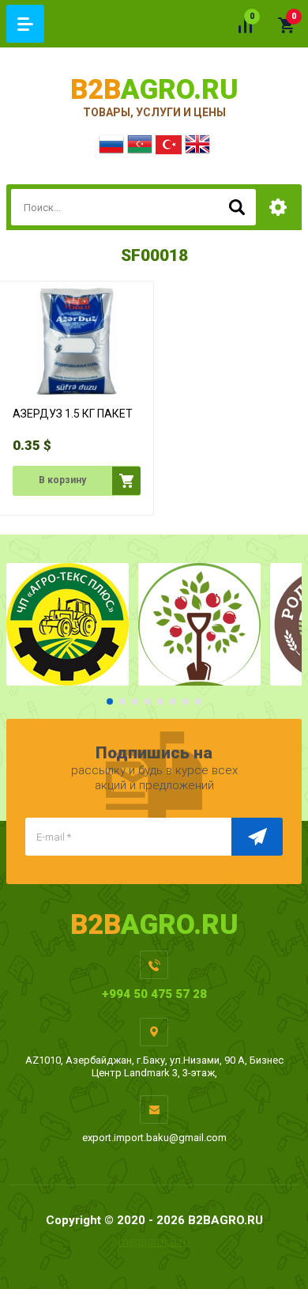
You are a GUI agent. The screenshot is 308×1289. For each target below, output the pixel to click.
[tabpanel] (67, 624)
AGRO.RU (154, 90)
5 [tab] (160, 701)
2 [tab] (122, 701)
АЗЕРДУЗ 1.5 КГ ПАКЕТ (73, 413)
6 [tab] (173, 701)
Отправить (257, 837)
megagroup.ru (154, 1241)
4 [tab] (148, 701)
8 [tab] (198, 701)
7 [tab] (185, 701)
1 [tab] (110, 701)
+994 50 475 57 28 (154, 994)
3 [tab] (135, 701)
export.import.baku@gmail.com (154, 1137)
